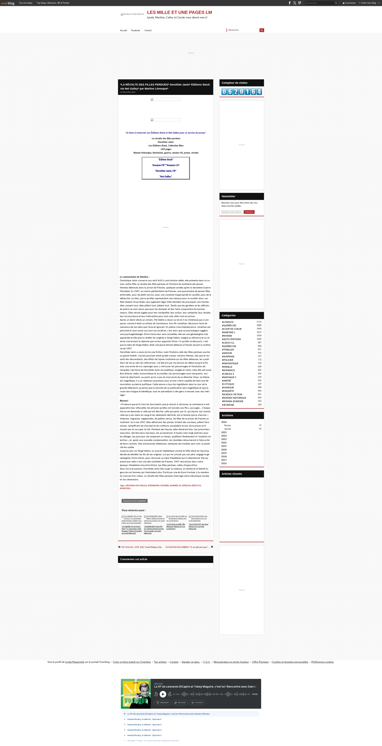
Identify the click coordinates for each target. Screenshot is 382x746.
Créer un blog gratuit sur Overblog (132, 662)
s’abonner (164, 702)
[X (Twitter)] (294, 3)
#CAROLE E (228, 374)
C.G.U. (206, 662)
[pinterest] (299, 3)
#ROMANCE (228, 370)
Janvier (227, 429)
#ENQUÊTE (228, 391)
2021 (224, 446)
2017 (224, 460)
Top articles (160, 662)
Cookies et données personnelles (290, 662)
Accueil (123, 31)
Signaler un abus (191, 662)
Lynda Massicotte (74, 662)
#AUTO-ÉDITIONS (231, 339)
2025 (224, 432)
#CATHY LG (228, 343)
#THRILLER (228, 350)
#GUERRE (164, 486)
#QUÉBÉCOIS (229, 326)
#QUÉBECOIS (229, 346)
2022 (224, 443)
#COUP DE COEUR (232, 329)
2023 (224, 439)
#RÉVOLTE (196, 486)
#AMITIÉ (226, 381)
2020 (224, 450)
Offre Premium (260, 662)
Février (227, 425)
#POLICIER (227, 360)
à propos (199, 702)
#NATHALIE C (229, 377)
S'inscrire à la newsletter (134, 501)
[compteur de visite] (241, 91)
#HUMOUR (228, 388)
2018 (224, 457)
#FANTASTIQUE (230, 363)
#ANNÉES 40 (175, 486)
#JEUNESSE (228, 405)
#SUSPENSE (228, 357)
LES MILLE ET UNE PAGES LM (179, 12)
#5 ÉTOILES (228, 384)
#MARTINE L (125, 488)
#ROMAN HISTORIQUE (136, 486)
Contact (148, 31)
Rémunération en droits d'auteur (231, 662)
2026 (224, 422)
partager (182, 702)
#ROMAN (227, 336)
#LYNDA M (227, 322)
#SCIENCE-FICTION (232, 394)
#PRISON (186, 486)
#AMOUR (227, 353)
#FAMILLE (227, 367)
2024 (224, 436)
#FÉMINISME (154, 486)
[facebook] (290, 3)
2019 (224, 453)
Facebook (135, 31)
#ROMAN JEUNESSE (232, 401)
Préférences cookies (322, 662)
